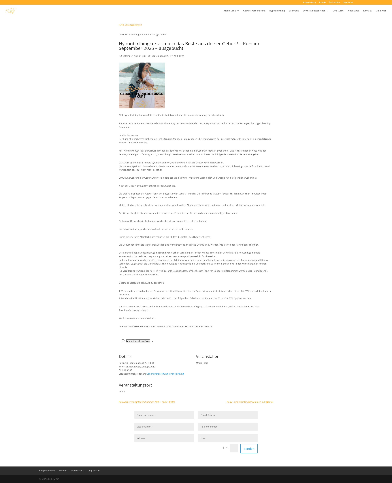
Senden (249, 449)
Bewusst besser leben (314, 11)
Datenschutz (334, 2)
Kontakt (322, 2)
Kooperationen (309, 2)
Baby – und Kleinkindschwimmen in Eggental (250, 401)
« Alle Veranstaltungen (130, 24)
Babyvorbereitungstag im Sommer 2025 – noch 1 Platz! (147, 401)
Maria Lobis (230, 11)
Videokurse (353, 11)
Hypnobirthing (176, 373)
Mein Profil (381, 11)
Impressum (348, 2)
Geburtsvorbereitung (254, 11)
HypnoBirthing (277, 11)
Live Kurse (338, 11)
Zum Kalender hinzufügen (138, 341)
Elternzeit (294, 11)
